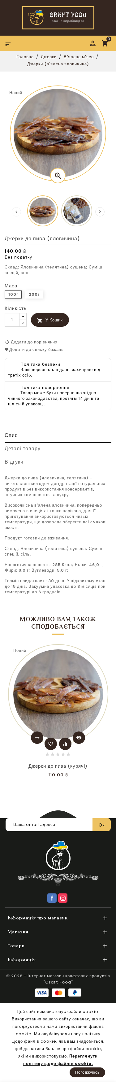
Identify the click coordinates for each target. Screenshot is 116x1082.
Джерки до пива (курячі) (58, 766)
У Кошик (50, 320)
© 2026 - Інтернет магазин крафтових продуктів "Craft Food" (58, 979)
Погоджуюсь (87, 1072)
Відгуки (14, 461)
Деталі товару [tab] (23, 448)
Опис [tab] (11, 435)
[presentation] (16, 211)
